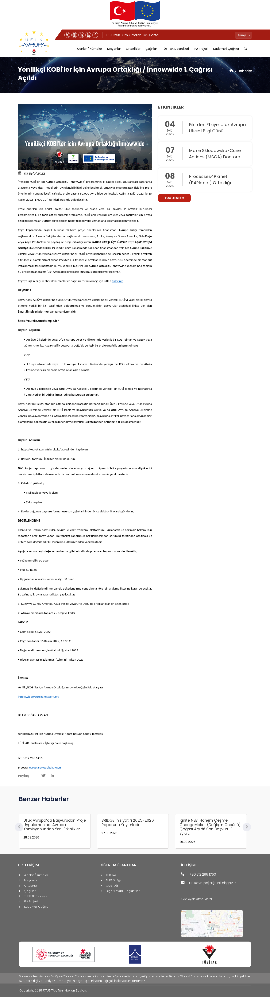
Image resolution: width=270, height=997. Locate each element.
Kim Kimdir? (131, 35)
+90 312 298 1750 (202, 874)
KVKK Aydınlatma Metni (196, 899)
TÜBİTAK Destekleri (175, 49)
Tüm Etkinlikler (174, 198)
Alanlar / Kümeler (89, 49)
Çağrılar (151, 49)
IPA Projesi (201, 49)
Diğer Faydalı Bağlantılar (123, 891)
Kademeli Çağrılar (226, 49)
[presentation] (19, 827)
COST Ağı (112, 885)
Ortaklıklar (133, 49)
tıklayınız (117, 281)
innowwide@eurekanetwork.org (38, 697)
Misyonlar (114, 49)
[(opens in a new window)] (67, 35)
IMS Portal (151, 35)
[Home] (231, 71)
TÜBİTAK (111, 875)
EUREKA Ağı (113, 880)
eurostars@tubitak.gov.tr (45, 767)
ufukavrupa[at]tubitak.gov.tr (212, 883)
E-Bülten (113, 35)
